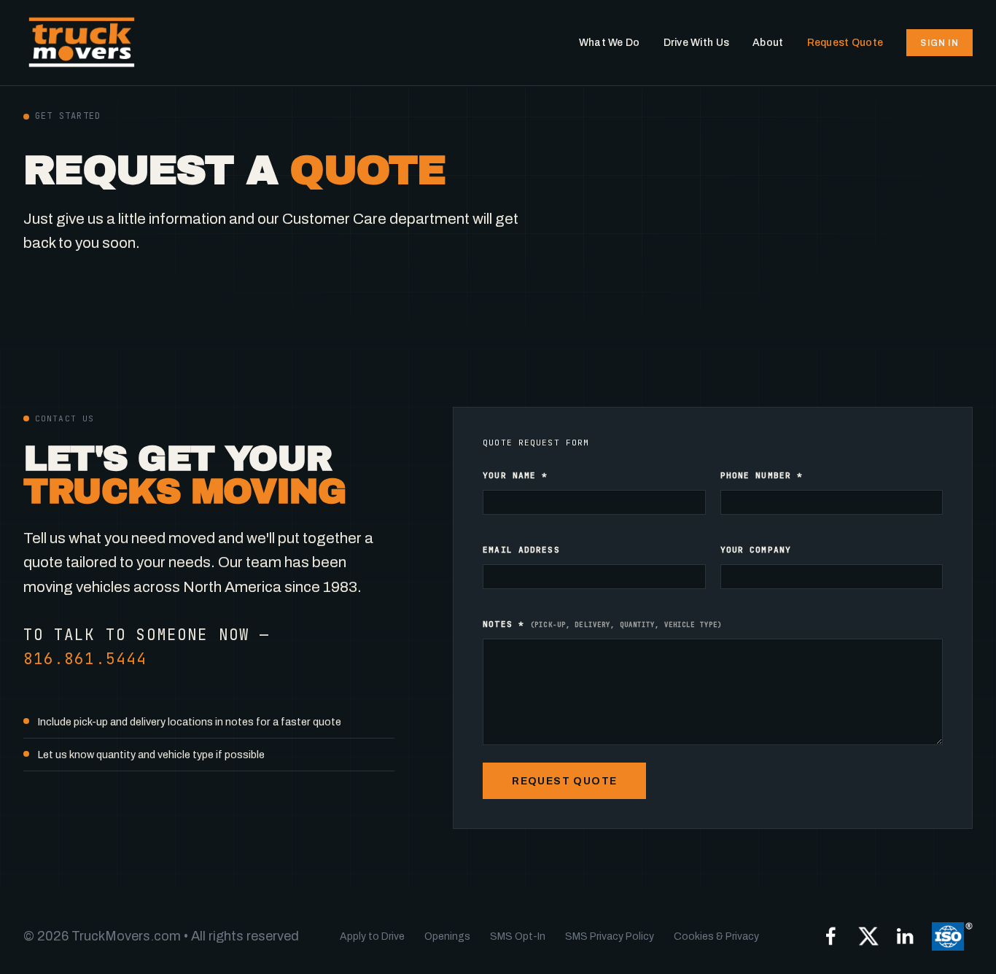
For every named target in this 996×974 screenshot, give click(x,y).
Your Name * (515, 475)
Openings (447, 936)
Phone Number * (762, 475)
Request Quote (845, 42)
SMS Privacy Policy (609, 936)
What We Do (609, 42)
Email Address (521, 550)
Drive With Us (697, 42)
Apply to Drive (372, 936)
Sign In (939, 43)
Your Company (755, 550)
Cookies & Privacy (716, 936)
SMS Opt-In (517, 936)
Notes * (602, 624)
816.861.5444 (85, 659)
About (767, 42)
